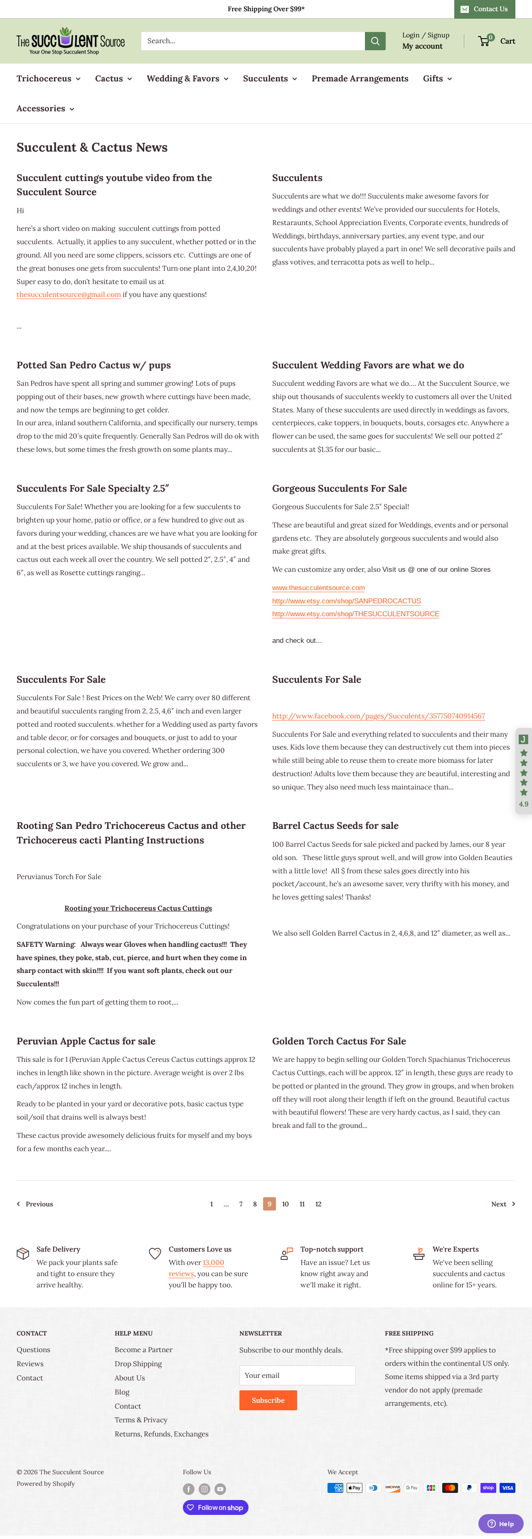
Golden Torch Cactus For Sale (339, 1041)
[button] (523, 771)
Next (498, 1204)
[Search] (375, 41)
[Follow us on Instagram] (204, 1489)
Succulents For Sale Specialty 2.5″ (93, 488)
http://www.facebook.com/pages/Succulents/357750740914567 (378, 715)
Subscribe (268, 1400)
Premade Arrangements (360, 78)
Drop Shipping (138, 1363)
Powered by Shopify (46, 1484)
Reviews (30, 1363)
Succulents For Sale (61, 679)
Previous (39, 1204)
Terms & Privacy (141, 1419)
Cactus (109, 78)
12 (318, 1204)
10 (285, 1204)
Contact (30, 1377)
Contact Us (491, 9)
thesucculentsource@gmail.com (69, 294)
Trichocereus (44, 78)
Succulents (265, 78)
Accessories (41, 108)
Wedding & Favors (183, 78)
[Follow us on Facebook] (189, 1489)
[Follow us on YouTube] (220, 1489)
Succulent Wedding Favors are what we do (368, 365)
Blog (122, 1392)
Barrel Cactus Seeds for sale (335, 825)
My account (422, 46)
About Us (130, 1377)
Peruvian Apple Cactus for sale (86, 1041)
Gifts (433, 78)
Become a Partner (143, 1349)
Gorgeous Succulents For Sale (339, 488)
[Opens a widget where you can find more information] (501, 1524)
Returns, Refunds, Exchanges (162, 1434)
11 (302, 1204)
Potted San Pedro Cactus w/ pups (94, 365)
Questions (33, 1349)
